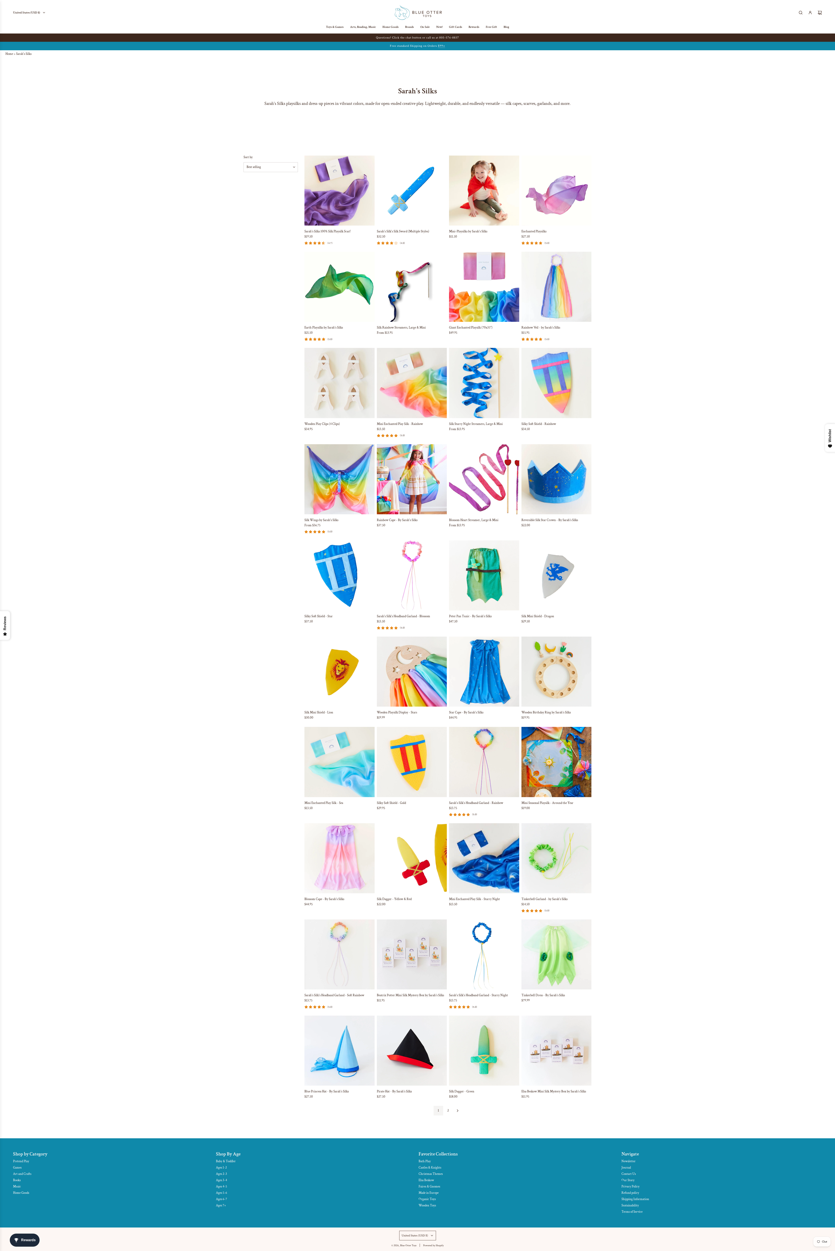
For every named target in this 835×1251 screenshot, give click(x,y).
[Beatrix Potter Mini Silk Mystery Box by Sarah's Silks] (412, 954)
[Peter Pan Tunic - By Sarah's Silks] (484, 575)
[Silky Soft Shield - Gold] (412, 762)
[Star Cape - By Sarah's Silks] (484, 672)
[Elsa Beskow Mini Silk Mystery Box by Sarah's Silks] (556, 1051)
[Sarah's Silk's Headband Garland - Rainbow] (484, 762)
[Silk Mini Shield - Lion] (339, 672)
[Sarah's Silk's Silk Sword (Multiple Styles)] (412, 191)
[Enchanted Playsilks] (556, 191)
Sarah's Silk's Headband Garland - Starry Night (478, 995)
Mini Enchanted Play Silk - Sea (323, 803)
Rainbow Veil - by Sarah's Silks (540, 327)
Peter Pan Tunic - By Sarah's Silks (470, 616)
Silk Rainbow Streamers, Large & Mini (401, 327)
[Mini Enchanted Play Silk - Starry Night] (484, 858)
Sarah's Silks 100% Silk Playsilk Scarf (327, 231)
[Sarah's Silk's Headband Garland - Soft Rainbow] (339, 954)
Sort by (248, 157)
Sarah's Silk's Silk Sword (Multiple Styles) (403, 231)
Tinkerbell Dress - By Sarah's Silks (543, 995)
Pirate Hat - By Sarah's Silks (394, 1091)
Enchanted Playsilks (533, 231)
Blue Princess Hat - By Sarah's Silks (326, 1091)
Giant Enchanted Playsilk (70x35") (471, 327)
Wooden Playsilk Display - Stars (397, 712)
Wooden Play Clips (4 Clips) (322, 424)
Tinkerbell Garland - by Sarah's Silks (544, 899)
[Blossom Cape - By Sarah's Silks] (339, 858)
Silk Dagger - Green (461, 1091)
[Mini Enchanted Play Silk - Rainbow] (412, 383)
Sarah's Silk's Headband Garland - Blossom (403, 616)
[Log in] (810, 12)
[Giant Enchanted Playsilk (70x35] (484, 287)
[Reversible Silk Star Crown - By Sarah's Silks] (556, 479)
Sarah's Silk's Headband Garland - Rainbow (476, 803)
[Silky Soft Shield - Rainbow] (556, 383)
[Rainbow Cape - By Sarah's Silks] (412, 479)
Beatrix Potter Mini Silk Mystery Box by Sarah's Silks (410, 995)
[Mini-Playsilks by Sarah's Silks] (484, 191)
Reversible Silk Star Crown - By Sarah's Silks (549, 520)
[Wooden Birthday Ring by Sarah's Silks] (556, 672)
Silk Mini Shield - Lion (318, 712)
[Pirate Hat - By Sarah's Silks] (412, 1051)
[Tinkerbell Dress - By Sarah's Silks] (556, 954)
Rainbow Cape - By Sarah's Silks (397, 520)
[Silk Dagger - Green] (484, 1051)
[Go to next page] (457, 1110)
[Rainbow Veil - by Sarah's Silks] (556, 287)
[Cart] (820, 12)
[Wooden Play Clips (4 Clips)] (339, 383)
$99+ (441, 46)
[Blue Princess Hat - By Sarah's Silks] (339, 1051)
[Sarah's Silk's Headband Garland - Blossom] (412, 575)
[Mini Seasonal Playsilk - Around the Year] (556, 762)
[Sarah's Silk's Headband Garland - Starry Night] (484, 954)
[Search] (800, 12)
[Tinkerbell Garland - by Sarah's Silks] (556, 858)
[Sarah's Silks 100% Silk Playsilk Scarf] (339, 191)
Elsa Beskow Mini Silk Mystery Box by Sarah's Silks (553, 1091)
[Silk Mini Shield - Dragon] (556, 575)
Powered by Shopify (433, 1245)
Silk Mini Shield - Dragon (537, 616)
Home (9, 54)
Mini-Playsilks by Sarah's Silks (468, 231)
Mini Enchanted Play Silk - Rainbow (400, 424)
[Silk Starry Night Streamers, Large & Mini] (484, 383)
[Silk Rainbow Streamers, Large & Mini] (412, 287)
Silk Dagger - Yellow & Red (394, 899)
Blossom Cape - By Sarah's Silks (324, 899)
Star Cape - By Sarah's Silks (466, 712)
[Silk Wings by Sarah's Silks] (339, 479)
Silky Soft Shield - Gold (391, 803)
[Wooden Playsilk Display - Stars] (412, 672)
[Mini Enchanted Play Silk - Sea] (339, 762)
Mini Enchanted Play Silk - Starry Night (474, 899)
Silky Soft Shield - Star (318, 616)
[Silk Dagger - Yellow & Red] (412, 858)
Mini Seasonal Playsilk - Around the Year (547, 803)
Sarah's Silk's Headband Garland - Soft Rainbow (334, 995)
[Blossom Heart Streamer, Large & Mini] (484, 479)
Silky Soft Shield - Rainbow (538, 424)
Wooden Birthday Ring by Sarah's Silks (546, 712)
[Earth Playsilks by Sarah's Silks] (339, 287)
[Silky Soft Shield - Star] (339, 575)
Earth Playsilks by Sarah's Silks (323, 327)
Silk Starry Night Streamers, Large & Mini (476, 424)
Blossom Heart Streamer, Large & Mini (473, 520)
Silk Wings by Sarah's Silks (321, 520)
